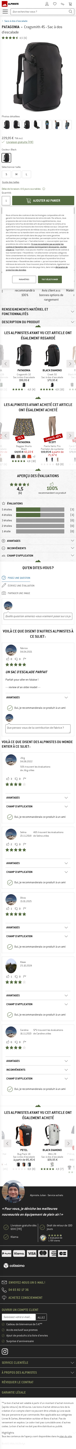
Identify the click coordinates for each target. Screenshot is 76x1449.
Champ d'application (19, 806)
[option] (38, 77)
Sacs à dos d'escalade (15, 21)
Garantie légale (14, 1392)
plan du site (65, 1436)
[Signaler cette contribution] (24, 659)
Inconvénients (15, 1070)
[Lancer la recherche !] (70, 11)
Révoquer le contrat (17, 1382)
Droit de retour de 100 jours (59, 1227)
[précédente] (6, 364)
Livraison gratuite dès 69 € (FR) (24, 1227)
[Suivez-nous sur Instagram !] (7, 1352)
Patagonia (10, 26)
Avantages (13, 697)
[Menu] (5, 11)
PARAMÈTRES (24, 279)
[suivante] (70, 364)
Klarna (14, 1237)
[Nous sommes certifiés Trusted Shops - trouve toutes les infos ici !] (43, 1238)
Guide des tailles (10, 182)
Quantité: (6, 192)
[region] (38, 248)
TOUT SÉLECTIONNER (50, 279)
